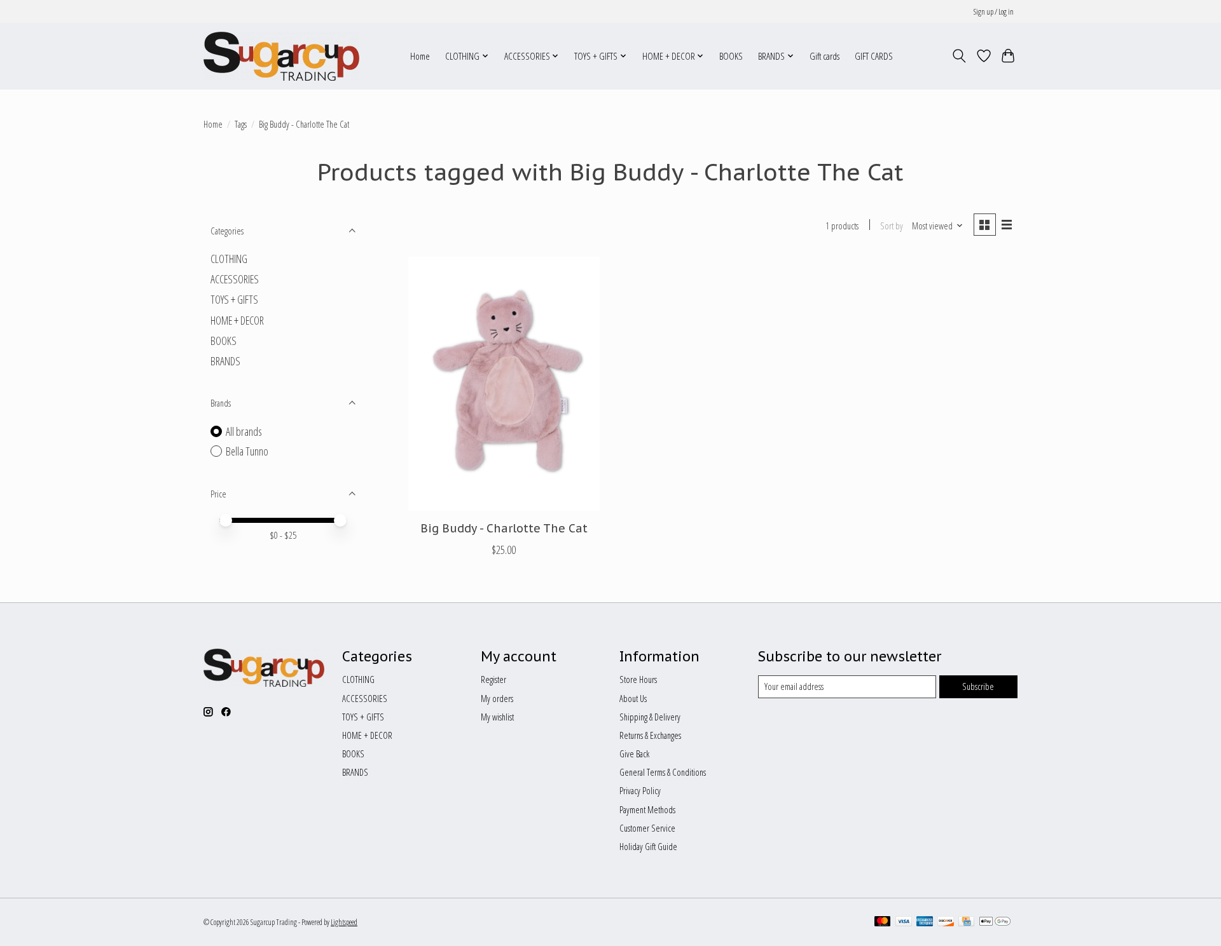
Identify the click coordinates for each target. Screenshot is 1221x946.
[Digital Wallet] (995, 922)
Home (420, 56)
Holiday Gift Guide (648, 846)
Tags (241, 124)
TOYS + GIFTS (234, 299)
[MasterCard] (882, 922)
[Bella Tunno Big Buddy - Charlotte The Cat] (504, 384)
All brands (244, 431)
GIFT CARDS (874, 56)
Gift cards (824, 56)
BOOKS (731, 56)
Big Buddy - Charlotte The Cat (504, 528)
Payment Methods (647, 809)
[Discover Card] (945, 922)
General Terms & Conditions (662, 772)
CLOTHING (228, 258)
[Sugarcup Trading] (281, 55)
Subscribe (978, 686)
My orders (497, 698)
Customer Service (647, 827)
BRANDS (225, 360)
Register (493, 679)
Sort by (891, 225)
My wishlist (497, 716)
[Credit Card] (966, 922)
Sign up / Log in (994, 11)
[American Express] (924, 922)
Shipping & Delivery (649, 716)
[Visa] (903, 922)
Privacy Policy (640, 790)
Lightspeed (344, 922)
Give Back (634, 753)
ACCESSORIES (234, 279)
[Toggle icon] (959, 55)
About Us (633, 698)
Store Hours (638, 679)
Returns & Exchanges (650, 735)
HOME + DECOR (237, 320)
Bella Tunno (247, 451)
